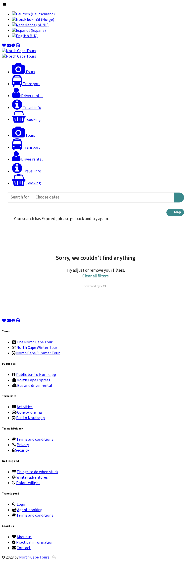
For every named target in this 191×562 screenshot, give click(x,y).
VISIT (104, 286)
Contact (24, 548)
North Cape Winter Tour (36, 347)
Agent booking (30, 510)
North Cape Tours (34, 557)
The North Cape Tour (34, 342)
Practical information (34, 542)
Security (22, 450)
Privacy (23, 445)
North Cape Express (33, 380)
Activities (25, 407)
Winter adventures (32, 477)
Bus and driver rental (34, 385)
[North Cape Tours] (19, 51)
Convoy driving (29, 412)
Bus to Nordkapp (30, 418)
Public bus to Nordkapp (36, 374)
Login (21, 504)
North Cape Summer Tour (38, 353)
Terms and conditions (34, 439)
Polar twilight (28, 483)
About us (24, 537)
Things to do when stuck (37, 472)
